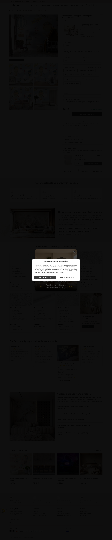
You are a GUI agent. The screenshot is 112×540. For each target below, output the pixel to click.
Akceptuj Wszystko (45, 278)
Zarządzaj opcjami (67, 278)
